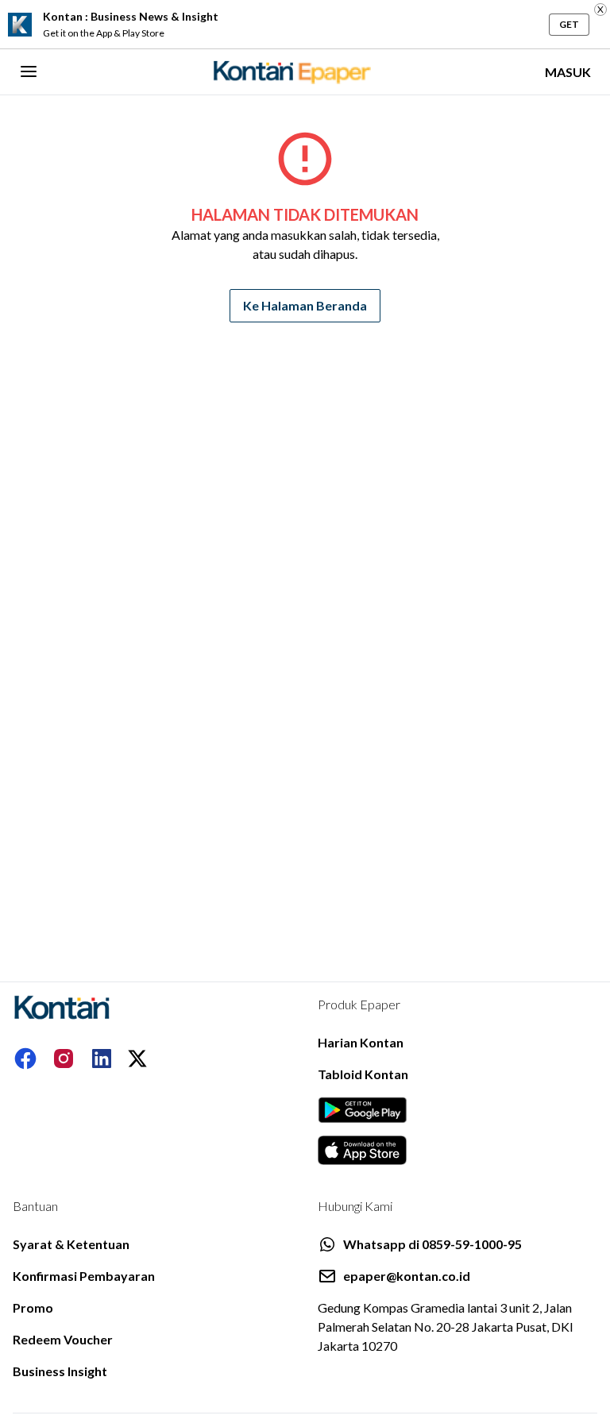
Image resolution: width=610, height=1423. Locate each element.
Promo (33, 1307)
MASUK (568, 71)
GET (569, 24)
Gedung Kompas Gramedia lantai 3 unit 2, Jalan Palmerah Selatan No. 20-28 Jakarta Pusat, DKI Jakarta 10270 (445, 1326)
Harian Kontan (360, 1042)
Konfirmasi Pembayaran (84, 1275)
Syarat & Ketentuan (71, 1243)
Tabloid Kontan (363, 1074)
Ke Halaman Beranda (305, 305)
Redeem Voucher (63, 1339)
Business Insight (60, 1371)
